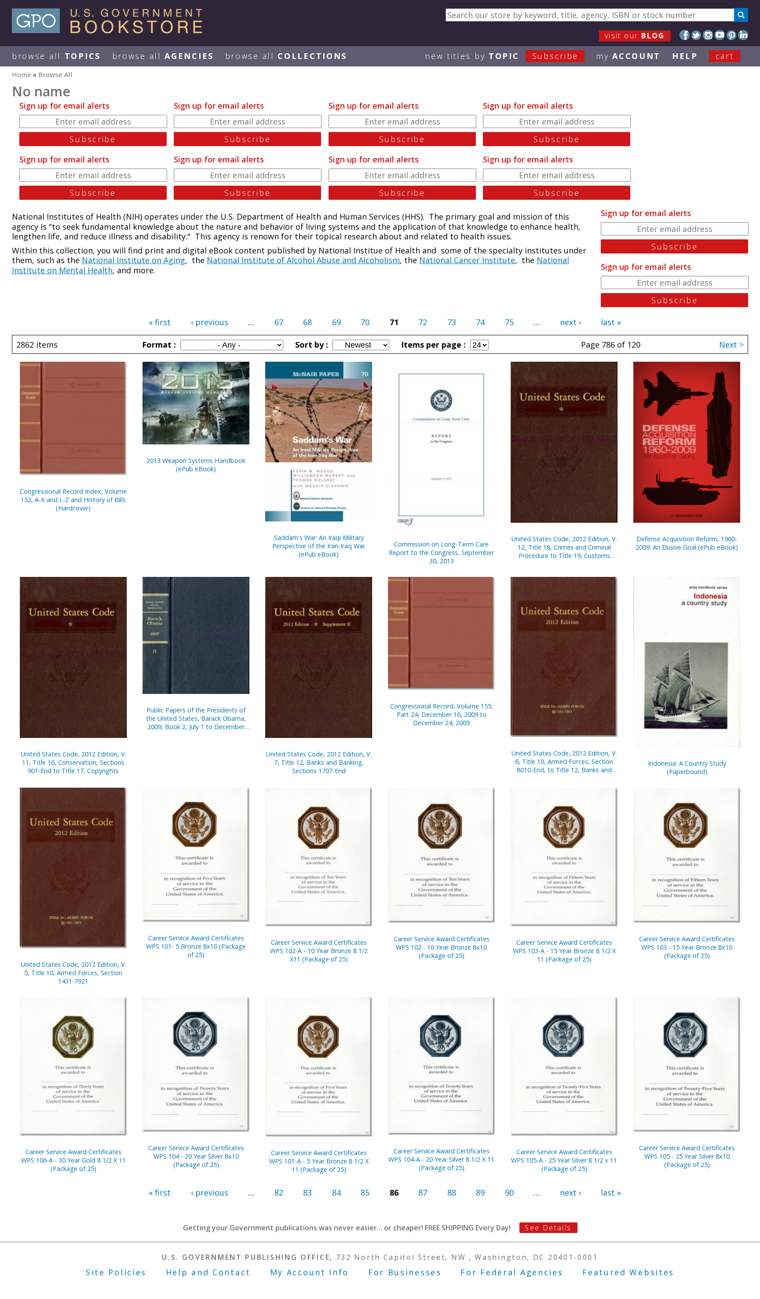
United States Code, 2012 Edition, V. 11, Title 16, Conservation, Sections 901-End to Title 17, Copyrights (73, 762)
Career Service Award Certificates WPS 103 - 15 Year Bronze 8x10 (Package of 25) (687, 947)
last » (611, 322)
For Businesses (405, 1272)
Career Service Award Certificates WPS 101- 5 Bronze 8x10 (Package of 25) (196, 946)
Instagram (708, 35)
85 (365, 1192)
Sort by (310, 344)
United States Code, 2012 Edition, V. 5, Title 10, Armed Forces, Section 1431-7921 (73, 972)
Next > (731, 344)
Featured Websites (628, 1272)
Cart (725, 56)
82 (278, 1192)
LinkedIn (743, 35)
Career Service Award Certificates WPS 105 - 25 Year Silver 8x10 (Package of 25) (687, 1156)
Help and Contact (208, 1272)
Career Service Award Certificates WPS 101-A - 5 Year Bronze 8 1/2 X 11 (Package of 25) (319, 1161)
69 (336, 322)
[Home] (111, 30)
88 (451, 1192)
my (628, 56)
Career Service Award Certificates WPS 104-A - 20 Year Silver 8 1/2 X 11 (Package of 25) (441, 1159)
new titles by (501, 56)
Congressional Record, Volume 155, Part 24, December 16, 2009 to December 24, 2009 (441, 714)
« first (160, 322)
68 (307, 322)
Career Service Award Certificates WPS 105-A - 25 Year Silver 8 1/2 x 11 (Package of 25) (564, 1160)
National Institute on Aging (133, 260)
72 (422, 322)
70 (365, 322)
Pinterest (732, 35)
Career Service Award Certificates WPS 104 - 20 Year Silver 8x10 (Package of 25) (196, 1156)
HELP (685, 56)
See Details (548, 1228)
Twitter (696, 35)
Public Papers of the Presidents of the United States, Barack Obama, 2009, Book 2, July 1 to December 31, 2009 (196, 718)
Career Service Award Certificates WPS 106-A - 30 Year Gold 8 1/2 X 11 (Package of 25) (73, 1160)
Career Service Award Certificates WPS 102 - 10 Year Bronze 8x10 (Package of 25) (442, 947)
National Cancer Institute (467, 260)
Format (158, 344)
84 (336, 1192)
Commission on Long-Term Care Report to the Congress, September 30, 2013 (441, 552)
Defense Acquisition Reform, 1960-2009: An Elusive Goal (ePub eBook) (687, 543)
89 (480, 1192)
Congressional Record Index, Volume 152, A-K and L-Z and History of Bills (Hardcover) (73, 499)
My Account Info (309, 1272)
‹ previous (209, 322)
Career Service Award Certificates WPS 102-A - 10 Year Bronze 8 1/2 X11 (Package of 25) (319, 950)
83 (307, 1192)
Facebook (685, 35)
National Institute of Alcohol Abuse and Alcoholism (303, 260)
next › (570, 322)
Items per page (432, 344)
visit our (635, 35)
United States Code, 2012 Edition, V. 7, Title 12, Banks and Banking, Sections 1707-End (319, 762)
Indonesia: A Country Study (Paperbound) (687, 767)
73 (451, 322)
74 (480, 322)
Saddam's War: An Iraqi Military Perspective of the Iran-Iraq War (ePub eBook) (318, 545)
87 (422, 1192)
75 (509, 322)
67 (278, 322)
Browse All (56, 56)
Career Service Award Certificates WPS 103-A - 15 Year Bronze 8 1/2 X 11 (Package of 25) (564, 950)
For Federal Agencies (511, 1272)
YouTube (720, 35)
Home (21, 74)
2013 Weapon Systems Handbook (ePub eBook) (195, 464)
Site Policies (116, 1272)
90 (509, 1192)
